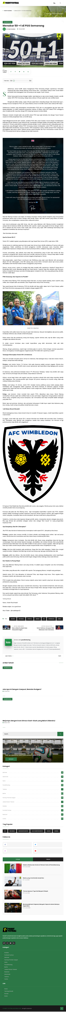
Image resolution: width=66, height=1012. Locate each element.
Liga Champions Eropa (37, 831)
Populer (18, 859)
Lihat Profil (8, 656)
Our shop (11, 759)
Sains (4, 781)
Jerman (37, 618)
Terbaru (5, 789)
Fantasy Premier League (9, 797)
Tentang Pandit (8, 991)
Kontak (6, 993)
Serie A (59, 618)
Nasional (5, 814)
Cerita (4, 818)
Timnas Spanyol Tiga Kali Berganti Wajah (35, 891)
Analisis (5, 806)
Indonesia (21, 618)
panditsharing (25, 640)
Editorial (5, 772)
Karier (6, 996)
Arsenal (56, 831)
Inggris (13, 618)
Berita (4, 793)
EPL (44, 618)
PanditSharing (8, 10)
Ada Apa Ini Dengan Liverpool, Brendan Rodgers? (22, 689)
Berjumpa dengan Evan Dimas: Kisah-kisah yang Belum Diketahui (29, 721)
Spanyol (30, 618)
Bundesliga (51, 618)
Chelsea (49, 831)
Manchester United (23, 831)
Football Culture (7, 810)
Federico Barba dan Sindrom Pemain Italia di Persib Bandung (41, 865)
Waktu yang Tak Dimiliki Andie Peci (33, 878)
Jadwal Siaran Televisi (8, 802)
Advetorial (5, 776)
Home (6, 989)
